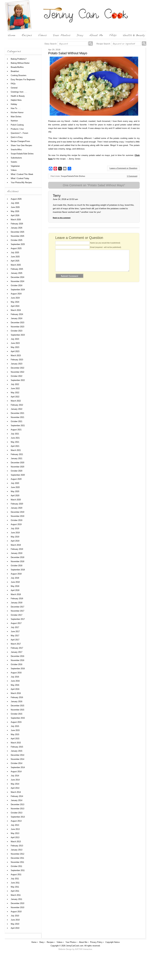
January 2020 (16, 508)
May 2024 (15, 302)
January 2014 (16, 800)
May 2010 (15, 924)
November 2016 (17, 660)
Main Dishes (16, 116)
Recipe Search (103, 44)
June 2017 (15, 631)
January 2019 (16, 553)
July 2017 (15, 627)
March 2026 (16, 219)
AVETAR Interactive (83, 949)
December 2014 (17, 755)
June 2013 (15, 829)
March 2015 (16, 743)
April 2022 (15, 397)
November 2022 (17, 372)
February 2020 (17, 504)
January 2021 (16, 458)
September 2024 (18, 289)
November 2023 (17, 327)
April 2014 (15, 788)
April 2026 (15, 215)
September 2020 (18, 475)
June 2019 (15, 533)
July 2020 (15, 483)
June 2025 (15, 257)
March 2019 (16, 545)
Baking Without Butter (20, 63)
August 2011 (16, 874)
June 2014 (15, 780)
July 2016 (15, 677)
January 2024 (16, 318)
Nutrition (14, 121)
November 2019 (17, 516)
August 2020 (16, 479)
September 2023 (18, 335)
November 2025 (17, 236)
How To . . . (16, 108)
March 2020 (16, 500)
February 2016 (17, 697)
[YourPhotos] (61, 35)
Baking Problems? (18, 59)
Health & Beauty (18, 96)
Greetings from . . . (19, 92)
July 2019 (15, 528)
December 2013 (17, 804)
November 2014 (17, 759)
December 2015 (17, 706)
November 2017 (17, 611)
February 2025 (17, 269)
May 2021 (15, 442)
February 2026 (17, 224)
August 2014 (16, 771)
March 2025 (16, 265)
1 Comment (132, 176)
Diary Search (51, 44)
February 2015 (17, 747)
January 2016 (16, 701)
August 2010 (16, 911)
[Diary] (80, 35)
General (14, 88)
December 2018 (17, 557)
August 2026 (16, 199)
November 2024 (17, 281)
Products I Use (17, 129)
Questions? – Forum (19, 133)
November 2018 (17, 561)
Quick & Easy (17, 137)
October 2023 (16, 331)
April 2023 (15, 351)
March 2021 (16, 450)
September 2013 (18, 817)
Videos (14, 170)
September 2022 (18, 380)
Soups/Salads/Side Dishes (73, 176)
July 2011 (15, 879)
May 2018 (15, 586)
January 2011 (16, 899)
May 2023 (15, 347)
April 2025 (15, 261)
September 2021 (18, 425)
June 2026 (15, 207)
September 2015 (18, 718)
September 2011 (18, 870)
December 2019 (17, 512)
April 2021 (15, 446)
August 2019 (16, 524)
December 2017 (17, 607)
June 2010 (15, 920)
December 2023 (17, 322)
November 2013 (17, 808)
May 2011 (15, 887)
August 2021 (16, 430)
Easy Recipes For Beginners (23, 79)
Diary (41, 942)
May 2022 (15, 392)
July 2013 (15, 825)
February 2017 (17, 648)
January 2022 (16, 409)
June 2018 (15, 582)
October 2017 (16, 615)
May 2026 (15, 211)
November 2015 (17, 710)
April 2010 (15, 928)
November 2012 (17, 854)
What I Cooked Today (20, 178)
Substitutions (16, 158)
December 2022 (17, 368)
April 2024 (15, 306)
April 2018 (15, 590)
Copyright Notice (112, 942)
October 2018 (16, 565)
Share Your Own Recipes (21, 145)
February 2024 (17, 314)
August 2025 (16, 248)
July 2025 (15, 252)
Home (33, 942)
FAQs (13, 84)
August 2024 (16, 294)
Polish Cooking (17, 125)
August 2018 (16, 574)
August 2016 (16, 673)
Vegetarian (15, 166)
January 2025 (16, 273)
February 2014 (17, 796)
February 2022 (17, 405)
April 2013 (15, 837)
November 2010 (17, 907)
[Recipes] (27, 35)
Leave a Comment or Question (123, 168)
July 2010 (15, 916)
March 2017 (16, 644)
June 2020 (15, 487)
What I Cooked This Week (22, 174)
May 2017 (15, 635)
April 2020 (15, 495)
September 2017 (18, 619)
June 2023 (15, 343)
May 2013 (15, 833)
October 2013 (16, 813)
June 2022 (15, 388)
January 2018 (16, 603)
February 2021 (17, 454)
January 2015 (16, 751)
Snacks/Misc (16, 149)
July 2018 (15, 578)
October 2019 (16, 520)
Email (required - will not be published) (105, 247)
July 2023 (15, 339)
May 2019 (15, 537)
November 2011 (17, 862)
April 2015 (15, 738)
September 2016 (18, 668)
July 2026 (15, 203)
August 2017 (16, 623)
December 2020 (17, 462)
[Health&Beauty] (134, 35)
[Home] (11, 35)
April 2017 (15, 640)
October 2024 (16, 285)
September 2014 (18, 767)
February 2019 (17, 549)
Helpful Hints (16, 100)
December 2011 (17, 858)
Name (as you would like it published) (105, 243)
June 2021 (15, 438)
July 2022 (15, 384)
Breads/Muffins (17, 67)
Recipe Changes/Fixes (20, 141)
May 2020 (15, 491)
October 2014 (16, 763)
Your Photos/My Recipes (21, 182)
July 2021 (15, 434)
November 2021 (17, 417)
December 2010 (17, 903)
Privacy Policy (96, 942)
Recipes (50, 942)
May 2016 (15, 685)
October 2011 (16, 866)
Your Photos (70, 942)
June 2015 (15, 730)
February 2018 (17, 598)
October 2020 (16, 471)
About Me (83, 942)
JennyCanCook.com (74, 946)
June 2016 (15, 681)
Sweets (14, 162)
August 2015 (16, 722)
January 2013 (16, 850)
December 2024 (17, 277)
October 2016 (16, 664)
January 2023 (16, 364)
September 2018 (18, 570)
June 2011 (15, 883)
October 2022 (16, 376)
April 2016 (15, 689)
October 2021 (16, 421)
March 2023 (16, 355)
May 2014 (15, 784)
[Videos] (42, 35)
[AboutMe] (96, 35)
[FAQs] (112, 35)
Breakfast (15, 71)
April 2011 (15, 891)
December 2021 (17, 413)
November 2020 (17, 467)
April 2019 (15, 541)
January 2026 (16, 228)
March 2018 (16, 594)
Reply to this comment (61, 218)
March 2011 (16, 895)
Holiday (14, 104)
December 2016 (17, 656)
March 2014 (16, 792)
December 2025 (17, 232)
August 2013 (16, 821)
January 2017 (16, 652)
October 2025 (16, 240)
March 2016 (16, 693)
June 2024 (15, 298)
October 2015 (16, 714)
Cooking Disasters (18, 75)
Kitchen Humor (17, 112)
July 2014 (15, 776)
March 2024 (16, 310)
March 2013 (16, 841)
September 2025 (18, 244)
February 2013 (17, 846)
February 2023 (17, 360)
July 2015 (15, 726)
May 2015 (15, 734)
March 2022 (16, 401)
